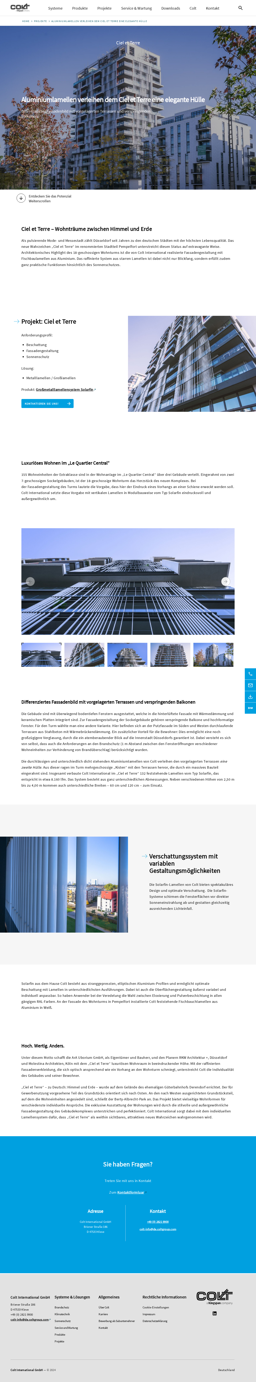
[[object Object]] (215, 1297)
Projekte (104, 8)
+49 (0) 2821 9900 (158, 1222)
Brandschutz (62, 1307)
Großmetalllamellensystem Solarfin (64, 389)
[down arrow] (21, 199)
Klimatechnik (62, 1314)
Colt (193, 8)
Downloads (170, 8)
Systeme (55, 8)
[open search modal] (241, 8)
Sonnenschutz (62, 1321)
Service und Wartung (66, 1328)
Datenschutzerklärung (155, 1321)
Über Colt (104, 1307)
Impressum (149, 1314)
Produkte (80, 8)
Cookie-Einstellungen (156, 1307)
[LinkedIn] (214, 1314)
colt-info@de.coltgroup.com (158, 1229)
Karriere (103, 1314)
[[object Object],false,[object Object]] (20, 8)
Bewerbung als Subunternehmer (117, 1321)
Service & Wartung (136, 8)
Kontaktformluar (130, 1192)
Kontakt (212, 8)
